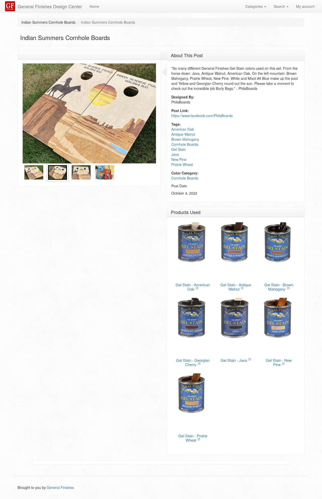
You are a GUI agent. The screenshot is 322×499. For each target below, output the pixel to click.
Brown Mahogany (185, 139)
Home (94, 6)
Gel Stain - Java (234, 360)
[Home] (10, 6)
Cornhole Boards (184, 144)
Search (280, 6)
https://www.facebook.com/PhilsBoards (202, 115)
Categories (254, 6)
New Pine (178, 159)
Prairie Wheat (182, 164)
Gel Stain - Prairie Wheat (192, 438)
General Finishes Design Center (50, 6)
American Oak (182, 129)
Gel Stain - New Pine (279, 362)
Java (175, 154)
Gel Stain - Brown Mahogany (278, 287)
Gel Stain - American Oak (193, 287)
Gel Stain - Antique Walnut (235, 287)
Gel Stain (178, 149)
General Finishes (60, 487)
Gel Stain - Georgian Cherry (193, 362)
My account (305, 6)
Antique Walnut (183, 134)
